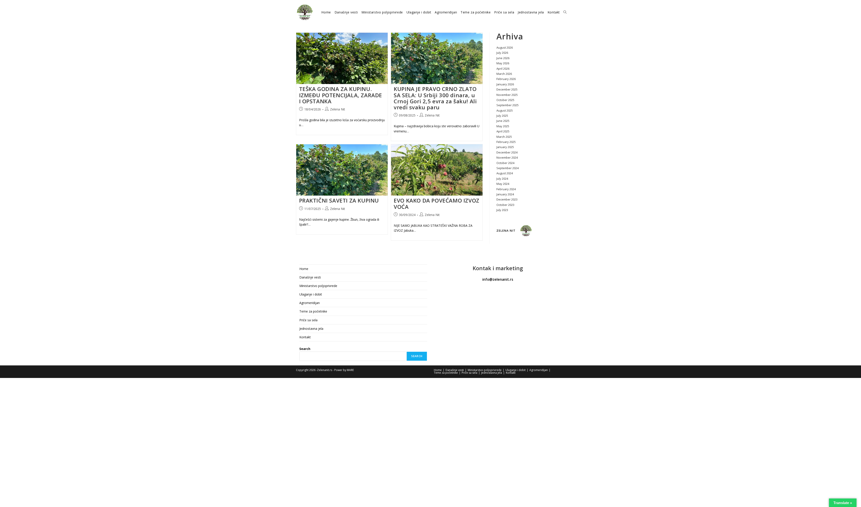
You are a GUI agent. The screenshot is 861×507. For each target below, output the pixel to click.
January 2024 (505, 194)
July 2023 (502, 210)
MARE (350, 370)
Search (304, 349)
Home (303, 269)
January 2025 (505, 147)
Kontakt (305, 337)
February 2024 (506, 189)
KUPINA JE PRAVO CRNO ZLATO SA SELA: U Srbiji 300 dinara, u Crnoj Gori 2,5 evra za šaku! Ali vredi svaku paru (435, 98)
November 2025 (507, 95)
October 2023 (505, 205)
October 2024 (505, 163)
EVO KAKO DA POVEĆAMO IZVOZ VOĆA (436, 203)
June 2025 (502, 121)
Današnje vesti (310, 277)
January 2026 (505, 84)
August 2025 (504, 110)
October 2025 (505, 100)
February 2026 (506, 79)
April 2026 (502, 69)
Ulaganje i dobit (310, 294)
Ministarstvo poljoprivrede (318, 286)
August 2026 (504, 47)
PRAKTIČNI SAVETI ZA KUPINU (339, 200)
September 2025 (507, 105)
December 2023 (506, 199)
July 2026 (502, 53)
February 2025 (506, 142)
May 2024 (502, 184)
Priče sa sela (308, 320)
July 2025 (502, 116)
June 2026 (502, 58)
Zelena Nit (337, 109)
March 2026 (504, 74)
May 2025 (502, 126)
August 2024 (504, 173)
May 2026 (502, 63)
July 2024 (502, 179)
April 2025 (502, 131)
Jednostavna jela (311, 328)
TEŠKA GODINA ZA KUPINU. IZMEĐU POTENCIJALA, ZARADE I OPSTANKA (340, 95)
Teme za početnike (313, 311)
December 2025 (506, 89)
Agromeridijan (309, 303)
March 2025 (504, 137)
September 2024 (507, 168)
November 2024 (507, 157)
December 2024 (506, 152)
